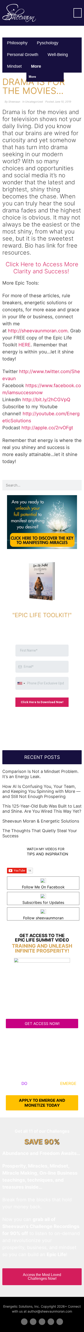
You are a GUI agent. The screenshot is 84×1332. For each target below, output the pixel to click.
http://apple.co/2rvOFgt (47, 427)
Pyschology (47, 43)
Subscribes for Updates (43, 902)
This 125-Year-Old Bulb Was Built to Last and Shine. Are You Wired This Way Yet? (42, 809)
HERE (24, 345)
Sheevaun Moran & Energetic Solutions (40, 821)
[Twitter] (33, 1321)
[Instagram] (59, 1321)
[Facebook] (24, 1321)
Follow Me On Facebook (43, 887)
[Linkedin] (42, 1321)
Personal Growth (22, 54)
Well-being (58, 54)
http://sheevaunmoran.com (37, 331)
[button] (78, 13)
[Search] (76, 485)
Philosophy (17, 43)
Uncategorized (34, 101)
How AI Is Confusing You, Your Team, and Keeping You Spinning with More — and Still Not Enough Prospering (41, 791)
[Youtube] (51, 1321)
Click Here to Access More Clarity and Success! (42, 268)
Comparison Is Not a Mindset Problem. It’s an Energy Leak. (40, 774)
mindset (14, 66)
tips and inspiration (47, 854)
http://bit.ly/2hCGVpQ (46, 399)
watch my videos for (45, 849)
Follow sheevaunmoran (43, 918)
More (36, 66)
